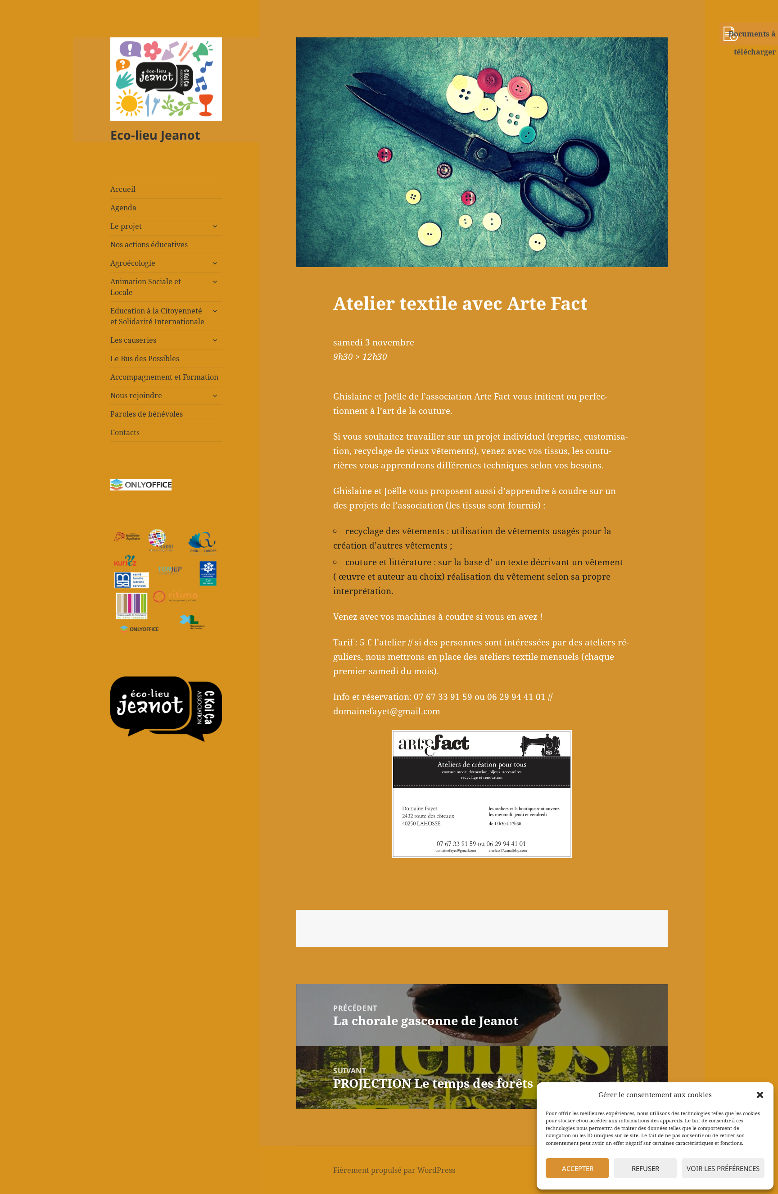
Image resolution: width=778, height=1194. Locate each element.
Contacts (125, 432)
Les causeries (133, 340)
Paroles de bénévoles (146, 414)
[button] (759, 1094)
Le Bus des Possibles (144, 358)
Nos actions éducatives (149, 245)
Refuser (645, 1168)
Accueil (123, 189)
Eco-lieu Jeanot (155, 135)
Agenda (123, 208)
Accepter (577, 1168)
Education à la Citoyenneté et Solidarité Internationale (157, 316)
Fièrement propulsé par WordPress (394, 1170)
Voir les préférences (723, 1168)
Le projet (126, 226)
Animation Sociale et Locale (145, 287)
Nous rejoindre (136, 395)
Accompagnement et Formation (164, 377)
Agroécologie (132, 263)
